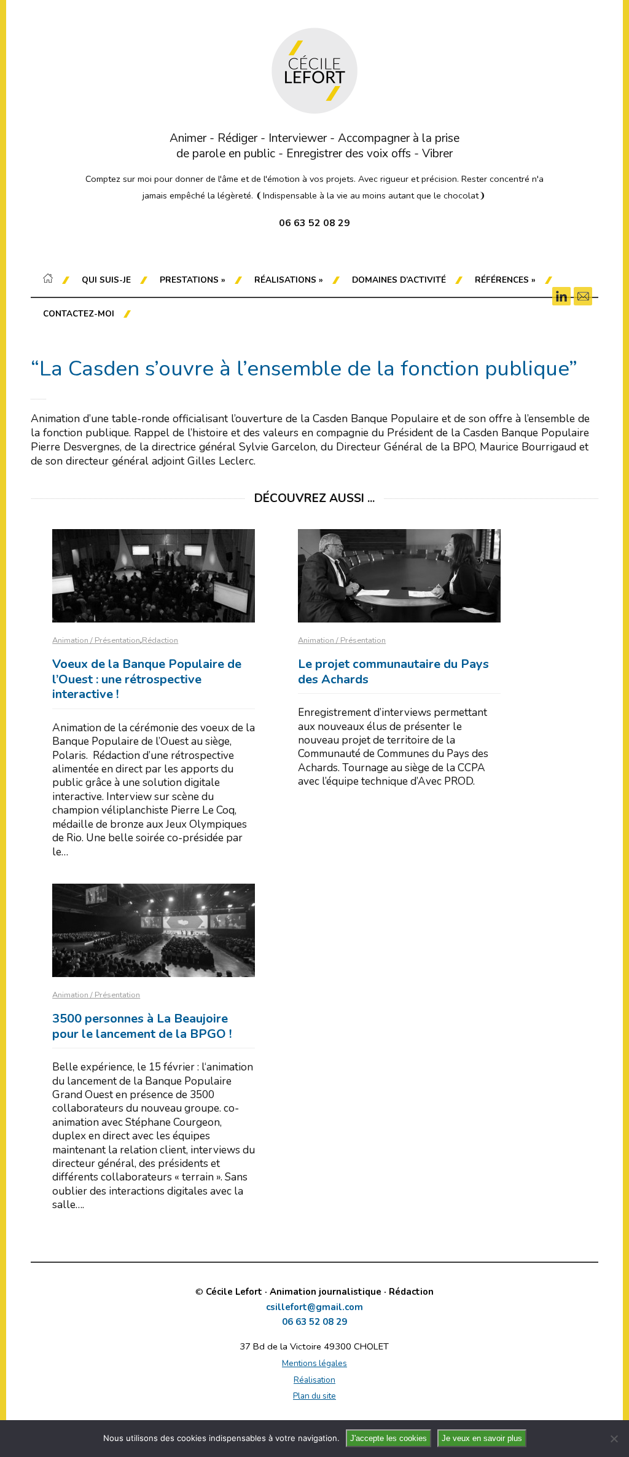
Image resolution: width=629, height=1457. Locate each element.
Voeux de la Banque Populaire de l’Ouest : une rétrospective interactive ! (146, 679)
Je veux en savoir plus (482, 1438)
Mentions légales (314, 1363)
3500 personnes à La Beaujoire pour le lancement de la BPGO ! (142, 1026)
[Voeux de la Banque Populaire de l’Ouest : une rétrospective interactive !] (153, 575)
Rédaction (160, 640)
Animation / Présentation (96, 640)
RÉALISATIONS (288, 280)
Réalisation (314, 1380)
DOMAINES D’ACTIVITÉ (399, 280)
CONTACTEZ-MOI (78, 314)
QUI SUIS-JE (106, 280)
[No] (614, 1438)
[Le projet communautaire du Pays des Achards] (399, 575)
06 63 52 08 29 (314, 1322)
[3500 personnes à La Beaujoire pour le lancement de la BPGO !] (153, 930)
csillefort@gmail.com (314, 1307)
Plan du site (314, 1396)
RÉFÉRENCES (505, 280)
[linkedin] (561, 296)
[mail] (583, 296)
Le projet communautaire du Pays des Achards (393, 672)
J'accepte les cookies (388, 1438)
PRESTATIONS (192, 280)
